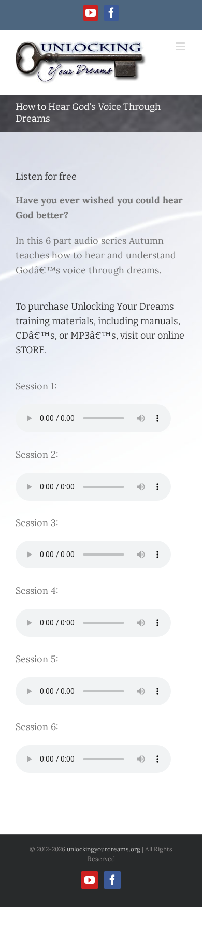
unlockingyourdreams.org (103, 849)
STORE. (31, 350)
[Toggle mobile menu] (181, 46)
